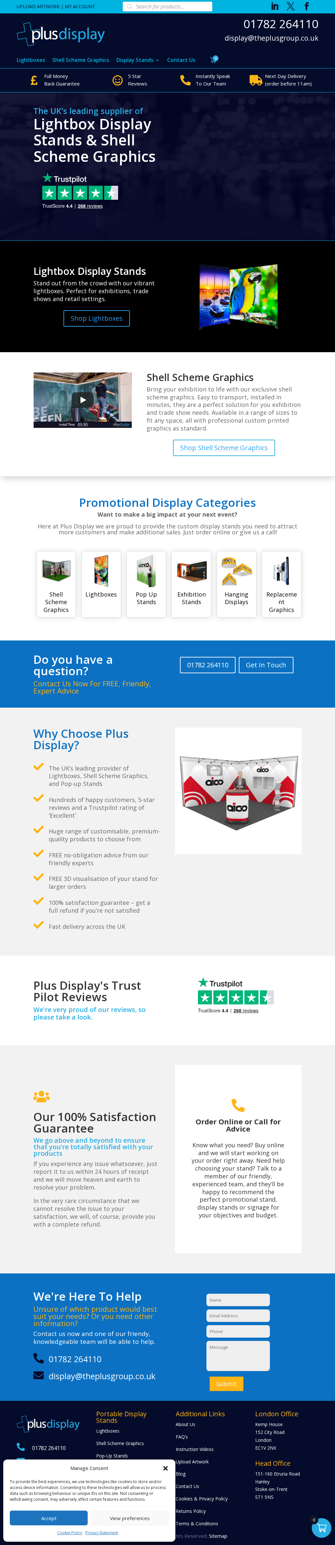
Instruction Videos (195, 1449)
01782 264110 (280, 24)
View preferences (130, 1518)
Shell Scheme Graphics (80, 61)
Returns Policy (191, 1511)
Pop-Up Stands (112, 1456)
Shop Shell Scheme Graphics (224, 447)
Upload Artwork (192, 1462)
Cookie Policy (69, 1532)
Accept (49, 1518)
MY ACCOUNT (80, 6)
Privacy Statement (101, 1532)
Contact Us (181, 61)
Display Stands (134, 61)
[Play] (83, 400)
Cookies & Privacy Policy (202, 1499)
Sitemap (218, 1536)
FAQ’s (182, 1437)
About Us (185, 1424)
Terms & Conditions (197, 1523)
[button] (165, 1468)
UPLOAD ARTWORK (38, 6)
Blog (180, 1474)
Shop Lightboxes (97, 318)
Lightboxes (31, 61)
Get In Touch (266, 664)
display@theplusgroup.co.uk (271, 38)
